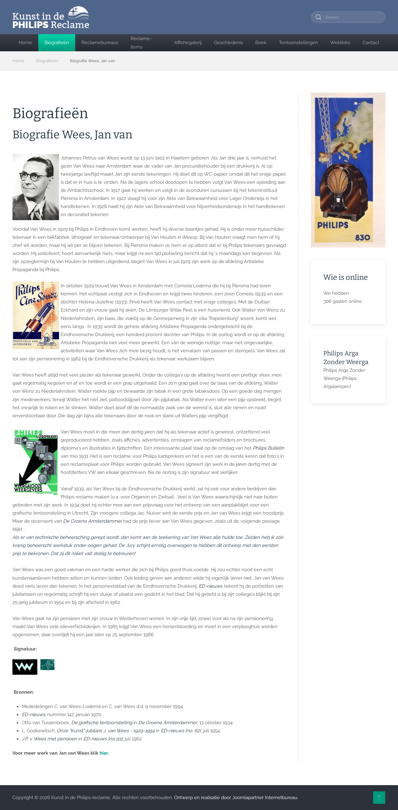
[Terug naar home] (50, 17)
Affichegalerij (187, 42)
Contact (371, 42)
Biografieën (56, 42)
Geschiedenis (228, 42)
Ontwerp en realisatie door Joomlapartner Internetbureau (235, 797)
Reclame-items (141, 42)
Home (25, 42)
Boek (260, 42)
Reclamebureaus (99, 42)
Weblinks (340, 42)
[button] (379, 797)
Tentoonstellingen (298, 42)
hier (104, 753)
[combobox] (348, 17)
